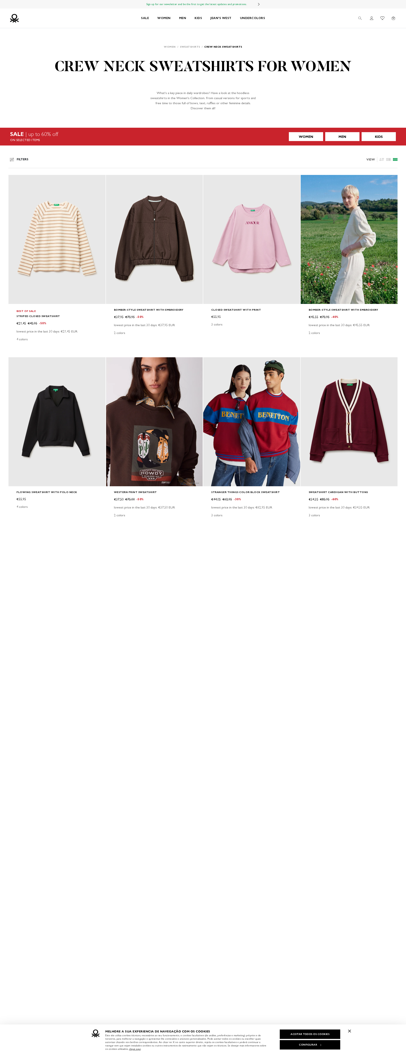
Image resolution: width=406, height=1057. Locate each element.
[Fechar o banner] (349, 1030)
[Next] (258, 4)
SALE (145, 18)
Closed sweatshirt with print (236, 309)
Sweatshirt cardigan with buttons (338, 492)
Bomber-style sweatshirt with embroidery (149, 309)
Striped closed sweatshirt (38, 316)
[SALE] (203, 136)
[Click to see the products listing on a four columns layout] (388, 159)
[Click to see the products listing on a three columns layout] (395, 159)
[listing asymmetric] (381, 159)
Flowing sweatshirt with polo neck (46, 492)
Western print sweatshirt (135, 492)
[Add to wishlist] (15, 180)
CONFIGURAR (308, 1044)
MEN (182, 18)
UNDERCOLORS (252, 18)
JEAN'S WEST (221, 18)
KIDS (198, 18)
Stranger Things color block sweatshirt (245, 492)
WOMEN (164, 18)
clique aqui (135, 1048)
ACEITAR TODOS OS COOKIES (310, 1034)
